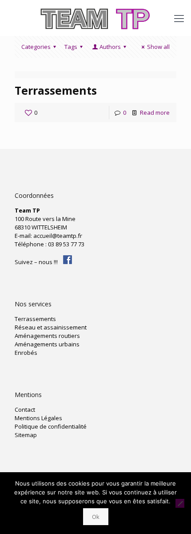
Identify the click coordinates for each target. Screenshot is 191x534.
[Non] (179, 503)
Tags (70, 47)
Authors (110, 47)
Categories (36, 47)
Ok (95, 517)
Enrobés (26, 353)
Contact (25, 410)
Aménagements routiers (47, 336)
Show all (158, 47)
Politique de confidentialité (51, 426)
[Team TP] (95, 17)
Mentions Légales (38, 418)
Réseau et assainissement (51, 327)
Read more (155, 112)
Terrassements (56, 90)
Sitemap (26, 435)
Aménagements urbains (47, 344)
